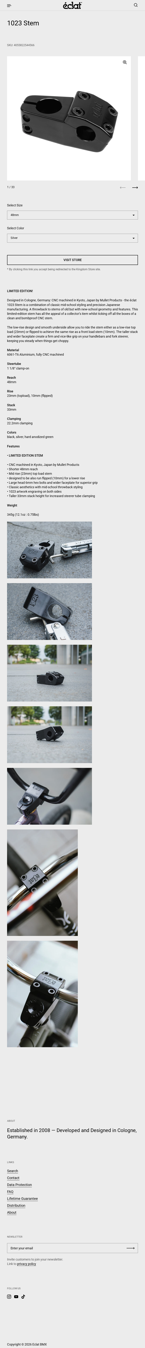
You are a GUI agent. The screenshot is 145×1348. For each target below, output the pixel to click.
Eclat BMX (39, 1344)
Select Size (15, 205)
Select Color (15, 228)
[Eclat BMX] (72, 5)
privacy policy (26, 1264)
